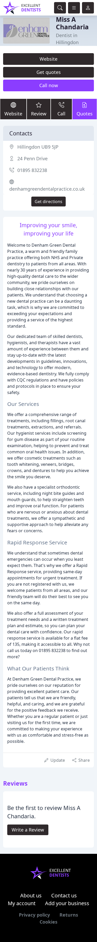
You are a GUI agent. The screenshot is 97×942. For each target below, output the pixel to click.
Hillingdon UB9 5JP (37, 147)
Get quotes (48, 72)
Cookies (48, 922)
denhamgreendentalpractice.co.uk (47, 189)
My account (21, 903)
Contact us (64, 895)
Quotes (85, 113)
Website (48, 59)
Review (38, 113)
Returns (68, 915)
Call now (48, 85)
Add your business (67, 903)
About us (31, 895)
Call (61, 113)
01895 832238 (32, 170)
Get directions (48, 201)
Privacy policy (34, 915)
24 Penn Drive (32, 158)
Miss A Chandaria (72, 23)
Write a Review (28, 830)
